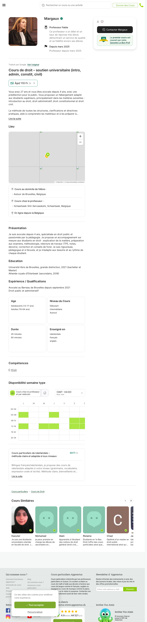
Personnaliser (35, 612)
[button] (102, 22)
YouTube (36, 616)
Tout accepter (36, 605)
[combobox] (75, 5)
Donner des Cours (125, 5)
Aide (7, 588)
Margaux (51, 18)
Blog (29, 579)
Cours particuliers (19, 491)
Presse (9, 591)
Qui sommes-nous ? (35, 582)
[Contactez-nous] (141, 5)
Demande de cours (13, 585)
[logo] (24, 5)
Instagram (16, 616)
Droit (14, 370)
